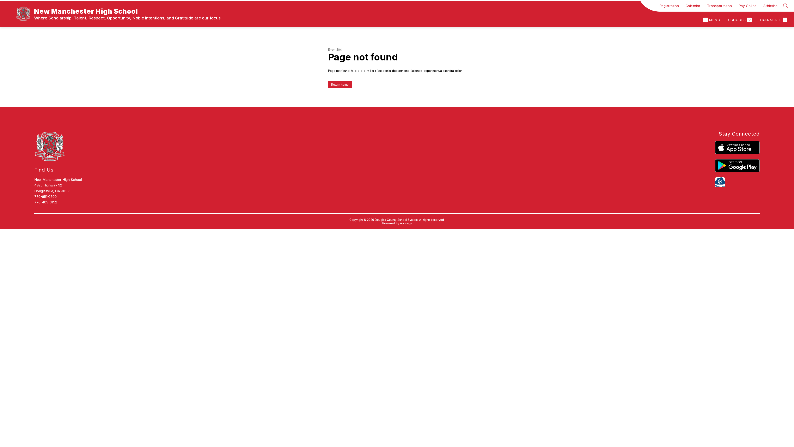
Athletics (770, 6)
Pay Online (748, 6)
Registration (669, 6)
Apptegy (406, 223)
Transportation (719, 6)
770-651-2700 (45, 197)
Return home (340, 84)
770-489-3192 (45, 202)
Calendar (693, 6)
